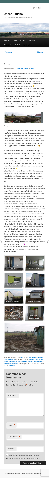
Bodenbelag (38, 359)
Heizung (12, 359)
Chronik (22, 40)
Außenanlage (31, 357)
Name (11, 425)
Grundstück (8, 363)
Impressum (26, 45)
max (32, 69)
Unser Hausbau (14, 14)
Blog (15, 40)
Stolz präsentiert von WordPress (33, 473)
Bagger (31, 359)
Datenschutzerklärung (12, 473)
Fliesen (6, 359)
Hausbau (15, 363)
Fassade (40, 357)
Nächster (41, 52)
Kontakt (17, 45)
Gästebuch (7, 45)
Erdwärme (7, 361)
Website (11, 448)
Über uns (7, 40)
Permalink (12, 366)
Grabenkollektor (39, 361)
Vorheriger (8, 52)
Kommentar (12, 395)
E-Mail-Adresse (14, 437)
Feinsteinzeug (22, 361)
